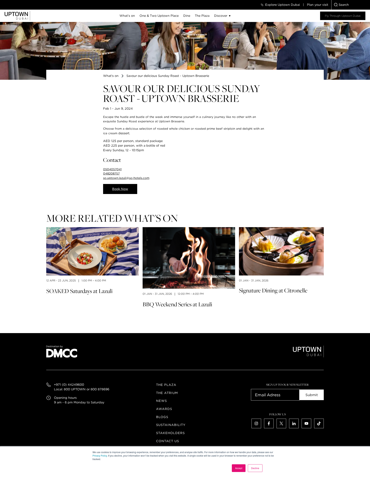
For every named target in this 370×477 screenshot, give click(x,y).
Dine (186, 16)
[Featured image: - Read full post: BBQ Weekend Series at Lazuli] (189, 258)
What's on (111, 76)
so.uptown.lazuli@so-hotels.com (126, 178)
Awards (164, 409)
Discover (220, 16)
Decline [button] (255, 468)
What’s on (127, 16)
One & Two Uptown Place (159, 16)
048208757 (111, 173)
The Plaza (202, 16)
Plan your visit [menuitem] (317, 5)
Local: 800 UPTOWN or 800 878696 (81, 389)
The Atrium (167, 393)
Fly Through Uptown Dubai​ (343, 15)
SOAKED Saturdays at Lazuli (79, 291)
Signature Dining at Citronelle (273, 290)
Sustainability (170, 425)
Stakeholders (170, 433)
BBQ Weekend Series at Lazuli (177, 304)
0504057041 (112, 169)
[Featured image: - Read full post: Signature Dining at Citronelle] (285, 251)
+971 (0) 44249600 (69, 384)
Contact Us (167, 441)
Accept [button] (238, 468)
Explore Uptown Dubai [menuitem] (282, 5)
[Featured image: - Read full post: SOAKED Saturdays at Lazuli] (92, 251)
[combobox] (350, 5)
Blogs (162, 417)
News (161, 401)
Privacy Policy (99, 455)
